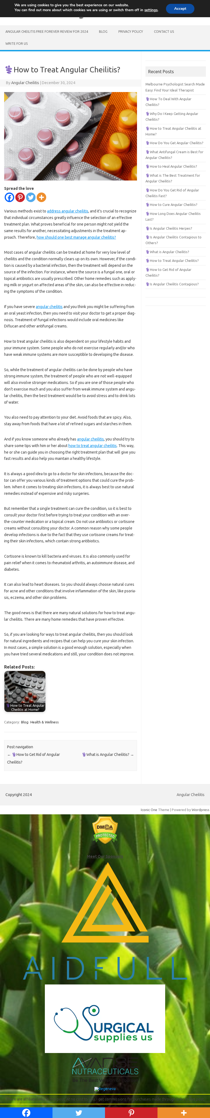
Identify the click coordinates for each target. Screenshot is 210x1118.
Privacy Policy (130, 31)
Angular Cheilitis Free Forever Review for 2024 (46, 31)
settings (151, 10)
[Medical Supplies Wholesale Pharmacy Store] (105, 1051)
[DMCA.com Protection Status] (105, 843)
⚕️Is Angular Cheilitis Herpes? (168, 228)
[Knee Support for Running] (105, 979)
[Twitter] (31, 197)
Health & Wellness (44, 722)
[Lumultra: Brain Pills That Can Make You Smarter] (105, 1081)
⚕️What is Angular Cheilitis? (108, 754)
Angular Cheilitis (25, 83)
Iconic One (149, 810)
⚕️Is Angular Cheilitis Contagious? (172, 284)
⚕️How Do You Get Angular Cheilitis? (174, 143)
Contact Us (164, 31)
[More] (41, 197)
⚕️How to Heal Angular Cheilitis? (171, 166)
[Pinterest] (20, 197)
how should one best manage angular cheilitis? (76, 237)
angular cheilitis (49, 306)
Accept (180, 8)
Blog (103, 31)
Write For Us (16, 43)
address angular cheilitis (67, 211)
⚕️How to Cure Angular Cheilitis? (171, 204)
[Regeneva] (105, 1089)
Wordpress (200, 810)
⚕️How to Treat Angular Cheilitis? (172, 260)
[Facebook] (9, 197)
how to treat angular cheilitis (92, 445)
